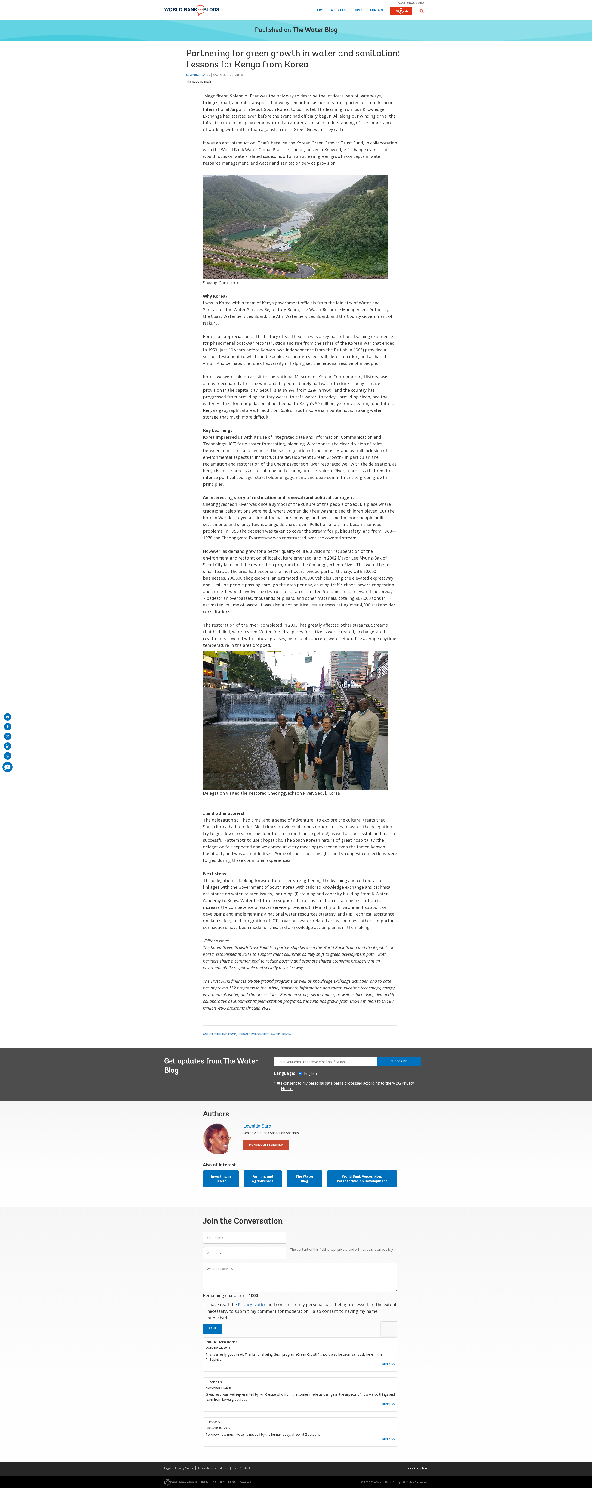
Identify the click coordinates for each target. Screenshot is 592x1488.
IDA (214, 1482)
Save (212, 1328)
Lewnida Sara (198, 74)
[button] (422, 11)
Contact (376, 10)
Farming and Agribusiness (263, 1178)
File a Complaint (417, 1468)
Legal (167, 1468)
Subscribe (399, 1061)
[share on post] (7, 736)
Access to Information (211, 1468)
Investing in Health (221, 1178)
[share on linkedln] (7, 746)
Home (320, 10)
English (208, 82)
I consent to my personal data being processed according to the (347, 1086)
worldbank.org (411, 3)
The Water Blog (315, 30)
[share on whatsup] (7, 756)
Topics (358, 10)
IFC (222, 1482)
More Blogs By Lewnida (266, 1145)
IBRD (204, 1482)
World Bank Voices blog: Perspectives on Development (362, 1178)
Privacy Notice (252, 1304)
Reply (386, 1364)
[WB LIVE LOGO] (401, 11)
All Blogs (338, 10)
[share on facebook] (7, 726)
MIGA (232, 1482)
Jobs (233, 1468)
